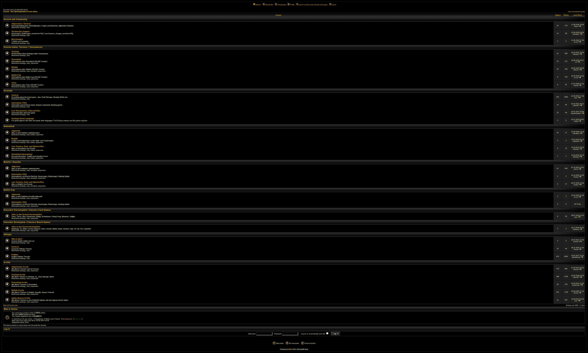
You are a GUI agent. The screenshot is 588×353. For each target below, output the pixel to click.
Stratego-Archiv (18, 275)
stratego (23, 27)
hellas (576, 121)
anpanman (34, 63)
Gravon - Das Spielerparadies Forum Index (20, 11)
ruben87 (576, 105)
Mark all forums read (10, 305)
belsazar (576, 229)
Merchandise (17, 39)
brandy (575, 269)
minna (576, 169)
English (14, 255)
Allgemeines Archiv (20, 267)
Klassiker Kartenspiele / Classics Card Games (27, 210)
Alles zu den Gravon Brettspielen (25, 227)
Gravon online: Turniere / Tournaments (23, 47)
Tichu (13, 83)
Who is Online (11, 309)
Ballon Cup (16, 75)
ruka (28, 27)
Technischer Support (20, 31)
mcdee (576, 185)
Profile (292, 5)
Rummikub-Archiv (19, 282)
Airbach (576, 70)
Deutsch (15, 247)
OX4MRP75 (37, 316)
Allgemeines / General (21, 24)
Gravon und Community (15, 19)
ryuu (575, 98)
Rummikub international (21, 154)
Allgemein (15, 131)
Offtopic (8, 234)
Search (258, 5)
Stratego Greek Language (22, 119)
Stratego (15, 52)
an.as (576, 42)
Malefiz (14, 67)
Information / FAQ (18, 103)
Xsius (576, 26)
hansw (576, 85)
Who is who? (16, 239)
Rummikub (16, 59)
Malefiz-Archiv (17, 290)
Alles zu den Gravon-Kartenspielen (26, 214)
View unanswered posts (576, 11)
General (14, 95)
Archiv (7, 262)
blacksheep (576, 257)
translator (576, 34)
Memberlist (269, 5)
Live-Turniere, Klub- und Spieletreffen (27, 146)
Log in (334, 5)
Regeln (14, 139)
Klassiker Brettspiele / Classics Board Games (27, 222)
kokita (33, 134)
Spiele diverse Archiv (20, 298)
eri (576, 62)
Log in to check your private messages (313, 5)
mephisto (576, 141)
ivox (576, 301)
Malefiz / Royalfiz (12, 162)
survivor (576, 241)
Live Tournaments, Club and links (25, 111)
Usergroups (281, 5)
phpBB (289, 349)
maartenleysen (576, 113)
